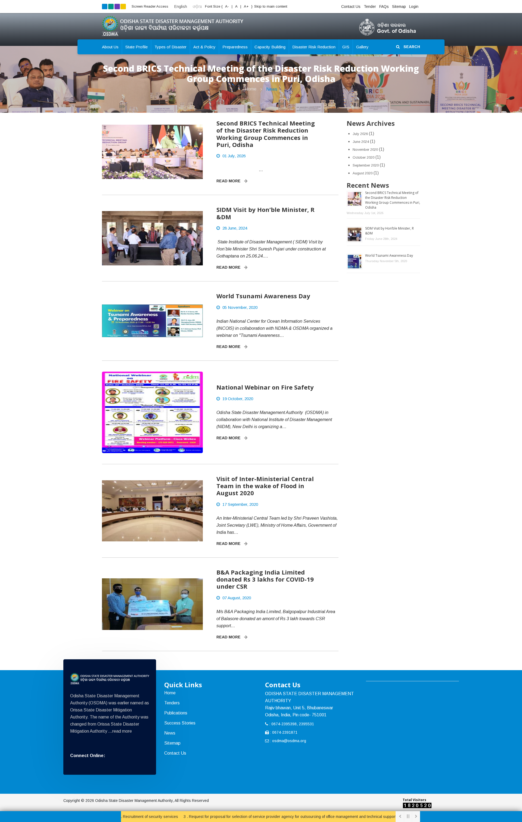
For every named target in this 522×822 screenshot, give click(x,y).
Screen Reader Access (150, 6)
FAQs (384, 6)
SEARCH (411, 47)
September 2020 (366, 165)
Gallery (362, 47)
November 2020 (365, 150)
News (271, 89)
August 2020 (362, 173)
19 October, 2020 (237, 398)
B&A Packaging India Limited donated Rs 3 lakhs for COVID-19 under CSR (265, 579)
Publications (175, 713)
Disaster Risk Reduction (313, 47)
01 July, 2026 (234, 155)
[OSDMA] (109, 678)
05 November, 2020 (239, 307)
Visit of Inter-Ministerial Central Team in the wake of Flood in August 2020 (265, 486)
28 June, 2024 (234, 228)
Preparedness (235, 47)
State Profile (136, 47)
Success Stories (179, 723)
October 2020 (363, 157)
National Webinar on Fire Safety (265, 387)
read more (122, 731)
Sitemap (399, 6)
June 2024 (361, 142)
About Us (110, 47)
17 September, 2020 (240, 504)
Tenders (172, 703)
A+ (247, 6)
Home (250, 89)
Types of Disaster (170, 47)
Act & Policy (204, 47)
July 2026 (360, 134)
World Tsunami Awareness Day (263, 296)
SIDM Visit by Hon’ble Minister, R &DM (265, 213)
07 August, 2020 (236, 597)
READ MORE (229, 181)
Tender (370, 6)
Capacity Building (269, 47)
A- (226, 6)
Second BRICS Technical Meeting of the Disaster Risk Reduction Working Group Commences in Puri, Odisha (265, 134)
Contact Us (351, 6)
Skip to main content (270, 6)
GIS (345, 47)
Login (413, 6)
